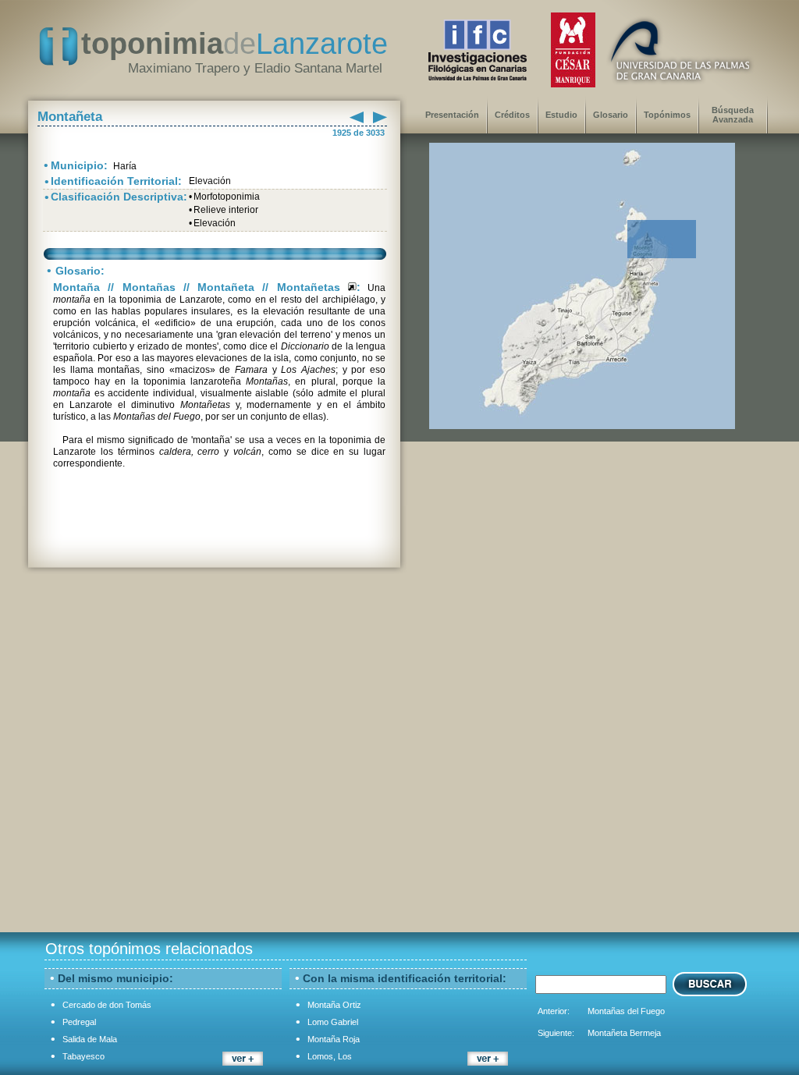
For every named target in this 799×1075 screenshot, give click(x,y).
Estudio (561, 114)
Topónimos (667, 114)
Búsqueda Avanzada (733, 114)
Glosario (610, 114)
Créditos (512, 114)
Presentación (452, 114)
